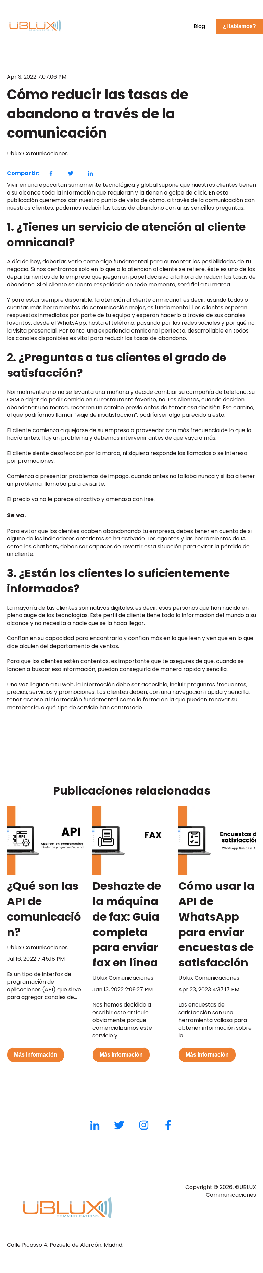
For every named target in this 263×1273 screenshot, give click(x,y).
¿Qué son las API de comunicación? (44, 908)
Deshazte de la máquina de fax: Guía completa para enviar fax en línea (126, 924)
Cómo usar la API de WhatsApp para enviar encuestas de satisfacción (216, 924)
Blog (199, 26)
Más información (35, 1055)
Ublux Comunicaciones (37, 154)
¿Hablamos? (239, 26)
